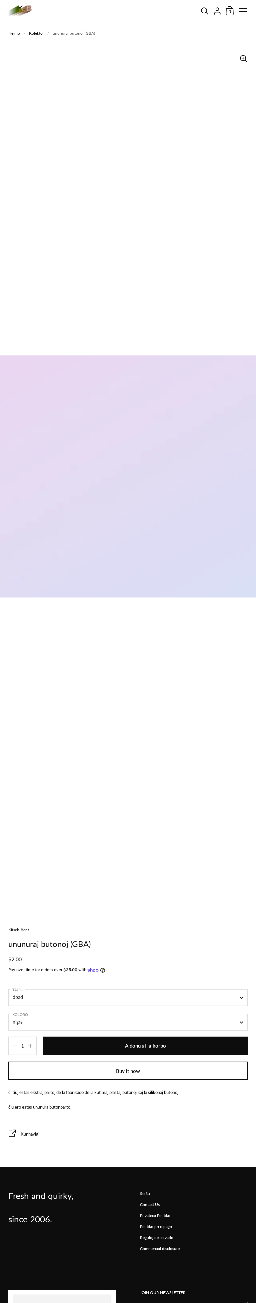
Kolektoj (36, 33)
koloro (20, 1014)
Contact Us (150, 1204)
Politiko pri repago (156, 1226)
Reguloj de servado (156, 1237)
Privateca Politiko (155, 1215)
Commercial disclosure (160, 1248)
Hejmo (14, 33)
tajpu (17, 990)
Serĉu (145, 1193)
